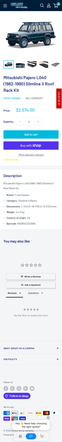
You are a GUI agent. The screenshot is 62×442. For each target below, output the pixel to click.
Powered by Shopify (13, 434)
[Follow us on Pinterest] (25, 388)
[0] (56, 5)
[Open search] (42, 5)
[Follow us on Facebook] (5, 388)
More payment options (31, 154)
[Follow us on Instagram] (19, 388)
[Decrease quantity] (19, 121)
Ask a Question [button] (33, 284)
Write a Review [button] (32, 276)
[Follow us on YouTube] (32, 388)
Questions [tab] (33, 293)
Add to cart (31, 134)
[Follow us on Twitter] (12, 388)
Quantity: (8, 121)
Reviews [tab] (12, 293)
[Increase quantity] (38, 121)
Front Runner (11, 98)
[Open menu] (5, 5)
